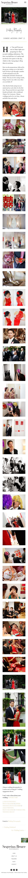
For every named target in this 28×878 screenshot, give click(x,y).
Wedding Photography (14, 30)
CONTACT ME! (13, 797)
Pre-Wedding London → (18, 830)
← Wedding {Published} (9, 827)
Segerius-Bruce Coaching (22, 872)
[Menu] (25, 2)
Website (15, 872)
